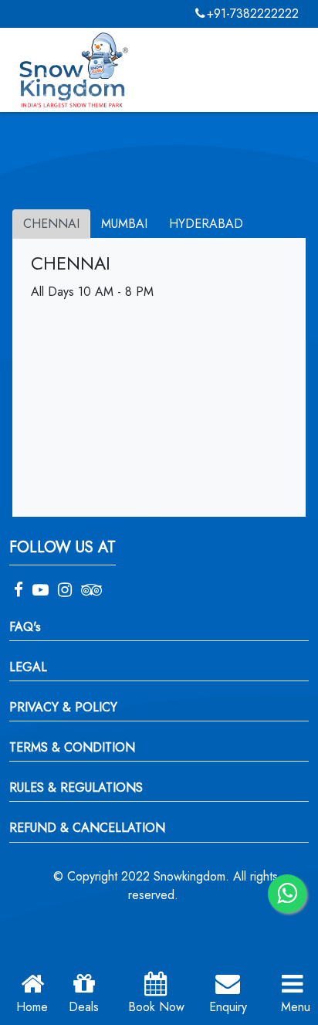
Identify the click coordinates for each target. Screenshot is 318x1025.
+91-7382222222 (253, 13)
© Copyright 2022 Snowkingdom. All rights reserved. (165, 885)
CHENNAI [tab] (51, 223)
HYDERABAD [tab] (206, 223)
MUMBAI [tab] (124, 223)
